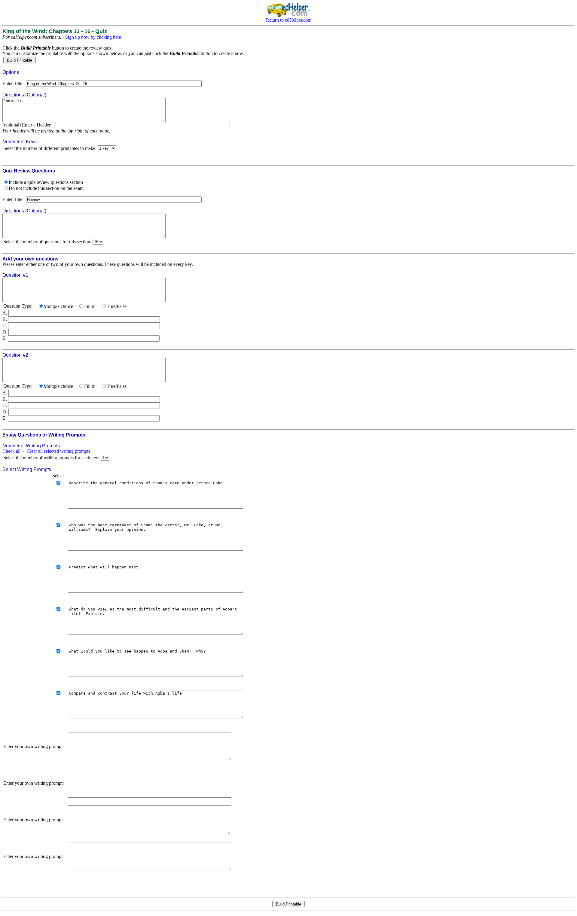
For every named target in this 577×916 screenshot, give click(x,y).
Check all (11, 451)
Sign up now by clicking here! (94, 37)
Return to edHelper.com (288, 20)
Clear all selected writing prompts (58, 451)
